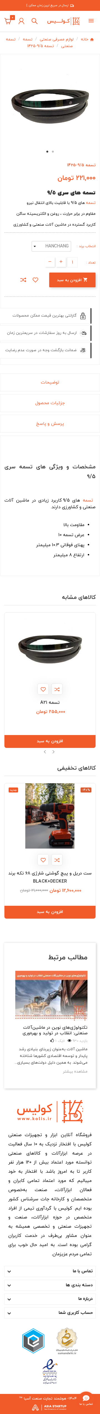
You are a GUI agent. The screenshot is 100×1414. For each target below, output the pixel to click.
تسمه (91, 203)
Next (53, 751)
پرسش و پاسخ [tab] (50, 424)
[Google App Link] (33, 1340)
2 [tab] (53, 152)
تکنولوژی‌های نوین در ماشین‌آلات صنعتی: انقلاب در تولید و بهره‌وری (55, 1030)
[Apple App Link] (67, 1340)
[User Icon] (21, 21)
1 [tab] (47, 152)
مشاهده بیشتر (75, 1071)
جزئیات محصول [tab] (50, 403)
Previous (45, 751)
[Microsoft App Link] (50, 1371)
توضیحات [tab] (50, 382)
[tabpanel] (50, 101)
